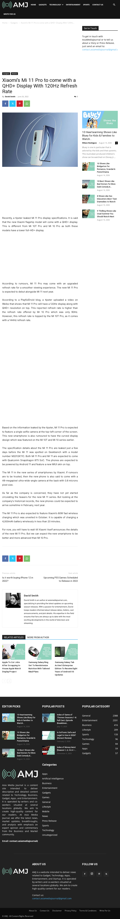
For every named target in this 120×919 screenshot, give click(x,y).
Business (47, 783)
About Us (33, 910)
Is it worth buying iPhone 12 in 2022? (17, 579)
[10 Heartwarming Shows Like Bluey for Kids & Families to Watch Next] (100, 119)
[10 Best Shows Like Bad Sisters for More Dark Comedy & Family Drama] (88, 184)
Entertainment (73, 4)
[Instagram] (91, 873)
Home (33, 4)
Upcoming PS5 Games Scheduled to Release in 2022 (61, 579)
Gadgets (43, 4)
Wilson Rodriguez (89, 143)
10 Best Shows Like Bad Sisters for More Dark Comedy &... (106, 184)
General (46, 802)
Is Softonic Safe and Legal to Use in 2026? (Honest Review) (66, 735)
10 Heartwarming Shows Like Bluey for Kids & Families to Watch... (99, 136)
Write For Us (9, 14)
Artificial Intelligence (53, 778)
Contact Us (97, 4)
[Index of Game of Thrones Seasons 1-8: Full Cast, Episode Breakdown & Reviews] (48, 717)
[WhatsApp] (27, 103)
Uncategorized (49, 834)
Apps (45, 773)
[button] (114, 4)
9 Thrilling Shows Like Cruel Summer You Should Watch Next (106, 214)
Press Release (49, 820)
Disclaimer (57, 910)
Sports (86, 4)
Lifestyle (46, 806)
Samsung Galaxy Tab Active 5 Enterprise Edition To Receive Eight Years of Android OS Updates (66, 668)
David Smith (10, 96)
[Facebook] (5, 103)
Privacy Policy (70, 910)
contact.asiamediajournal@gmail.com (29, 840)
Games (45, 797)
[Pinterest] (20, 103)
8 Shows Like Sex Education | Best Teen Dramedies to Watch (107, 199)
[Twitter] (12, 103)
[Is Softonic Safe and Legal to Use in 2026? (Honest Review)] (48, 735)
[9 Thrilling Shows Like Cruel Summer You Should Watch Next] (88, 214)
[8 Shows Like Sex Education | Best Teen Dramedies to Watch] (88, 199)
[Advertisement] (40, 49)
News (45, 816)
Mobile (14, 73)
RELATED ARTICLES (14, 637)
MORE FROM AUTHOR (38, 637)
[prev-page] (4, 681)
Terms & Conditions (88, 910)
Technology (55, 4)
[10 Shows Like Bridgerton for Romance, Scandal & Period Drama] (88, 166)
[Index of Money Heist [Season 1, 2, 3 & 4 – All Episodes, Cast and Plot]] (48, 750)
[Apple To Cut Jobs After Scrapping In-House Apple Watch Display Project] (13, 652)
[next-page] (9, 681)
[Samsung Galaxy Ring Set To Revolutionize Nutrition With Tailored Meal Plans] (39, 652)
